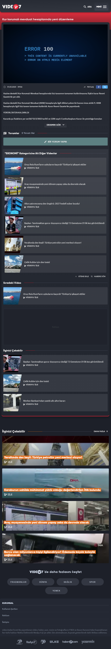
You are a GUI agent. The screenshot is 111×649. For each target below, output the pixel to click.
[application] (55, 324)
